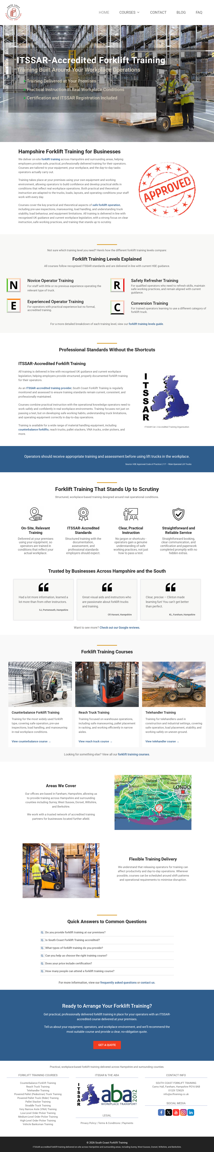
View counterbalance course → (31, 741)
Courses (127, 12)
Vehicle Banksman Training (38, 1124)
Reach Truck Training (94, 712)
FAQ (199, 12)
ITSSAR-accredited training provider (49, 388)
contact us (147, 982)
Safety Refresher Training (154, 280)
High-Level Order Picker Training (38, 1120)
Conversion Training (149, 303)
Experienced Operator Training (55, 301)
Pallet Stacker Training (37, 1101)
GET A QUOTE (107, 1045)
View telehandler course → (162, 741)
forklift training (50, 159)
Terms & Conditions (109, 1123)
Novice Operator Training (50, 280)
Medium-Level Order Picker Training (38, 1116)
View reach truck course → (96, 741)
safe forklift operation (106, 205)
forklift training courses (133, 754)
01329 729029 (176, 1090)
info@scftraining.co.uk (176, 1094)
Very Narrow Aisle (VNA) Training (38, 1109)
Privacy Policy (88, 1123)
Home (104, 12)
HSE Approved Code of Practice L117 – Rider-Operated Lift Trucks (162, 464)
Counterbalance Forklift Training (35, 712)
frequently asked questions (118, 982)
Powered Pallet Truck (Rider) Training (38, 1098)
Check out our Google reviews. (120, 627)
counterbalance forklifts (33, 429)
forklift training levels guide (146, 324)
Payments (127, 1123)
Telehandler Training (160, 712)
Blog (181, 12)
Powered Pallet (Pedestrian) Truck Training (38, 1094)
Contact (158, 12)
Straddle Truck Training (38, 1105)
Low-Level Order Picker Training (38, 1113)
